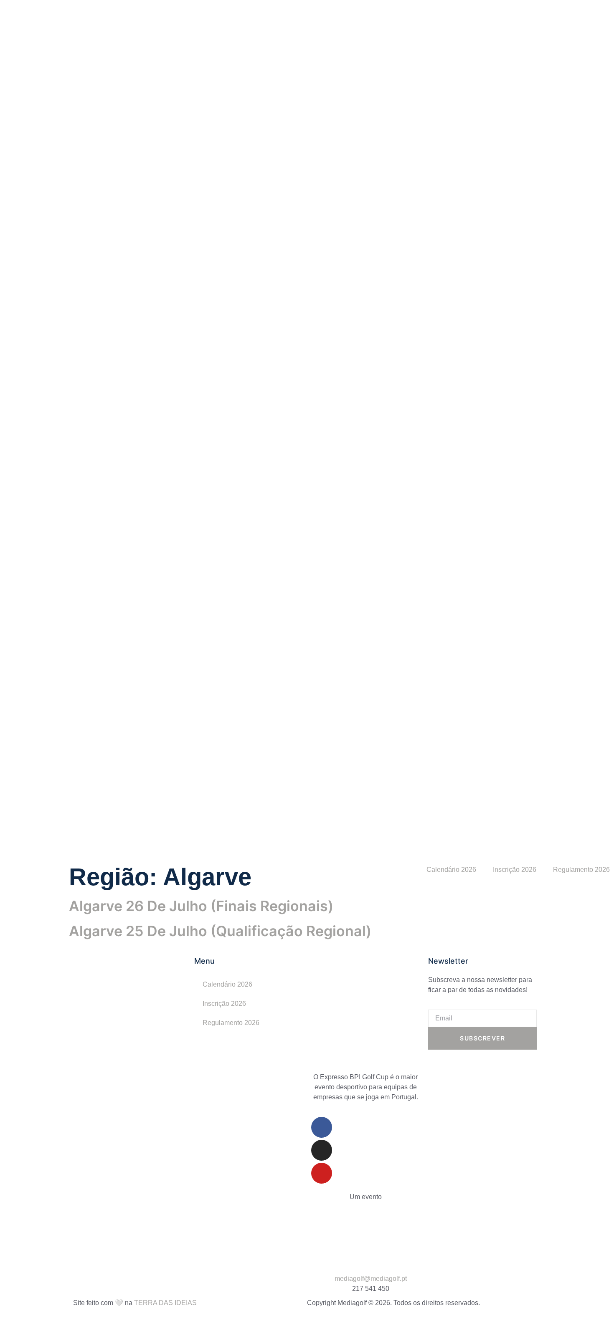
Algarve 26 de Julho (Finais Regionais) (201, 905)
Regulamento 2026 (231, 1022)
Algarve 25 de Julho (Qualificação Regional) (220, 930)
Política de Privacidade (345, 1253)
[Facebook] (321, 1127)
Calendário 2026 (451, 869)
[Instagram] (321, 1150)
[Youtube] (321, 1173)
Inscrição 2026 (514, 869)
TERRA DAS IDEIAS (165, 1302)
